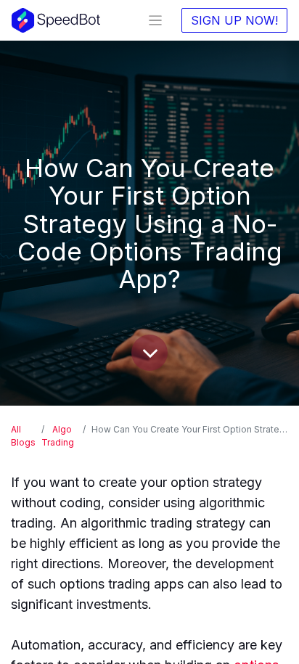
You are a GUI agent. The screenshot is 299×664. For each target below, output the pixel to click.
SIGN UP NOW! (234, 20)
